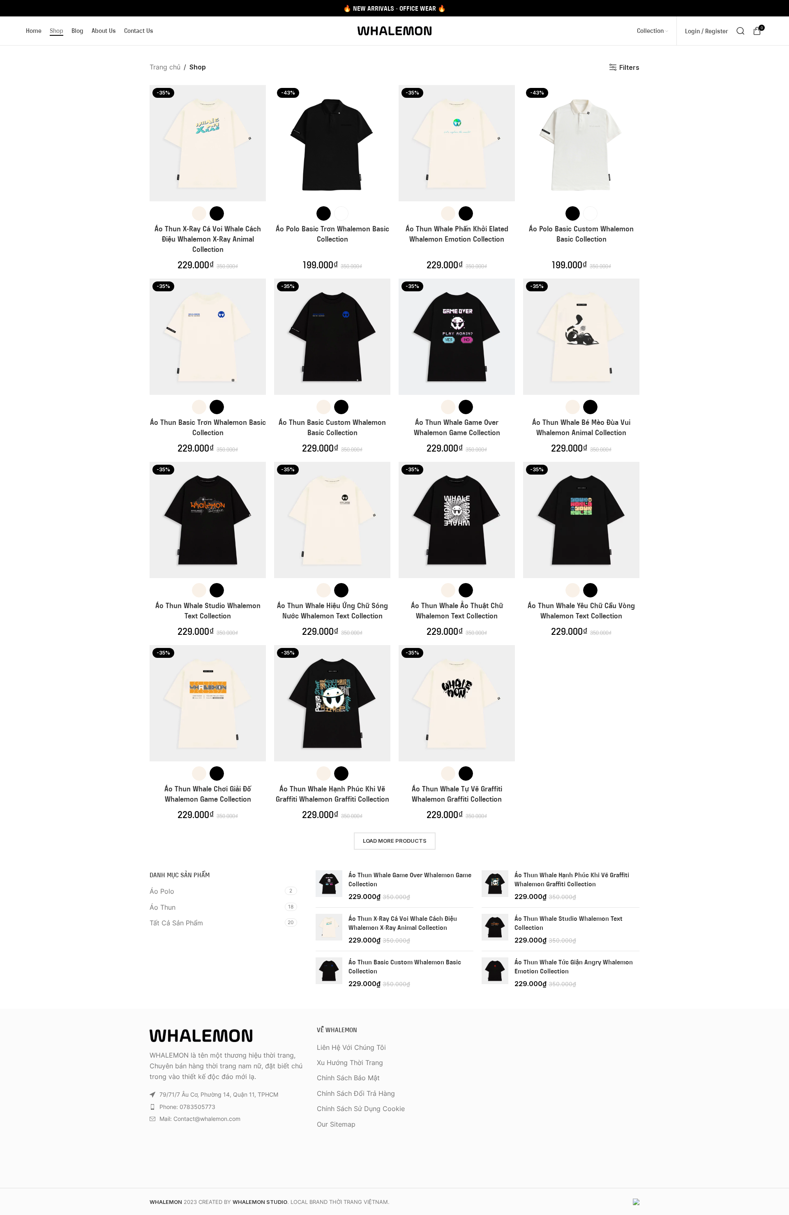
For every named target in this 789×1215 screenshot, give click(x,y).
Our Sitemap (336, 1124)
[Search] (740, 31)
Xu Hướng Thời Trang (350, 1062)
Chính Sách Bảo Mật (348, 1078)
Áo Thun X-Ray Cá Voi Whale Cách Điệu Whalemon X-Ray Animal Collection (208, 239)
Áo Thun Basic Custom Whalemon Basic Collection (404, 966)
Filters (629, 67)
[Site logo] (394, 30)
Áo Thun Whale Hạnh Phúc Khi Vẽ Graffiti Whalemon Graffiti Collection (571, 879)
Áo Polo (162, 891)
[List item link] (227, 1106)
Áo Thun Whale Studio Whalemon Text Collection (568, 923)
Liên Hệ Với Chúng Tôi (351, 1047)
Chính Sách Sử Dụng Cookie (361, 1108)
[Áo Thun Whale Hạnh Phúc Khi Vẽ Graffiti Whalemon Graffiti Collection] (495, 885)
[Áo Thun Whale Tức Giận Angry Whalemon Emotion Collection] (495, 972)
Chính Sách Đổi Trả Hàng (356, 1093)
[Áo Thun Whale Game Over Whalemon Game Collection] (329, 885)
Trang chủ (165, 67)
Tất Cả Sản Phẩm (176, 923)
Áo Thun (162, 907)
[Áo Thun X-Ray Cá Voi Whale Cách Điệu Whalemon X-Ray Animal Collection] (329, 929)
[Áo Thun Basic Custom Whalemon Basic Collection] (329, 972)
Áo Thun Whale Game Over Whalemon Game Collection (409, 879)
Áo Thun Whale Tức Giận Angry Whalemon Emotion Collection (573, 966)
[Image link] (201, 1035)
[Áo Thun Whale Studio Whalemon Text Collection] (495, 929)
